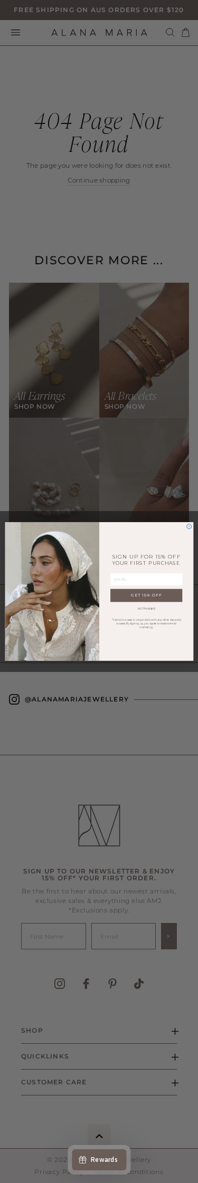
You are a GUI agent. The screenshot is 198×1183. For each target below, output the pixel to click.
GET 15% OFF (146, 595)
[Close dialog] (188, 526)
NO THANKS (146, 608)
